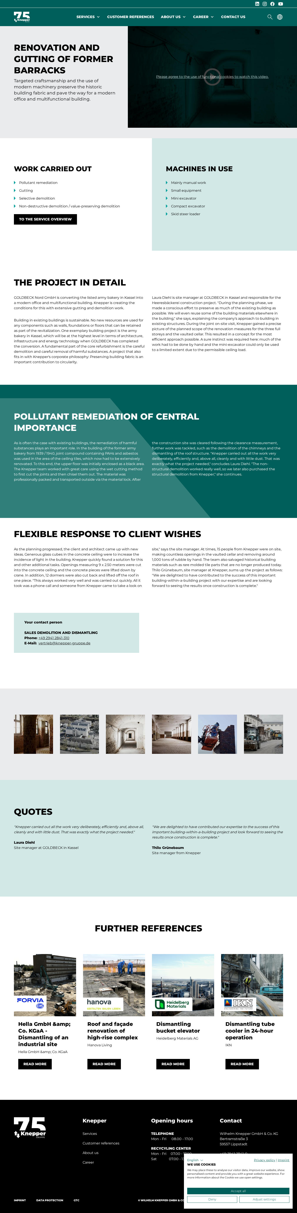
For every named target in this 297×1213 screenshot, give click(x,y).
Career (201, 17)
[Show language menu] (280, 17)
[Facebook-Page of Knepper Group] (272, 4)
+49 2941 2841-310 (53, 638)
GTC (76, 1200)
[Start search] (270, 17)
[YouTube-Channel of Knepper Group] (280, 4)
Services (86, 17)
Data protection (49, 1200)
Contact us (233, 17)
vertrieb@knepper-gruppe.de (64, 643)
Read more (35, 1064)
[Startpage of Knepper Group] (22, 17)
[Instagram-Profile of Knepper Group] (265, 4)
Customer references (130, 17)
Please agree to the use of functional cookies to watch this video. (212, 77)
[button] (195, 1160)
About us (170, 17)
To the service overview (45, 219)
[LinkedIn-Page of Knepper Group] (257, 4)
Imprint (20, 1200)
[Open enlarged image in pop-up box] (33, 734)
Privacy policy (264, 1160)
